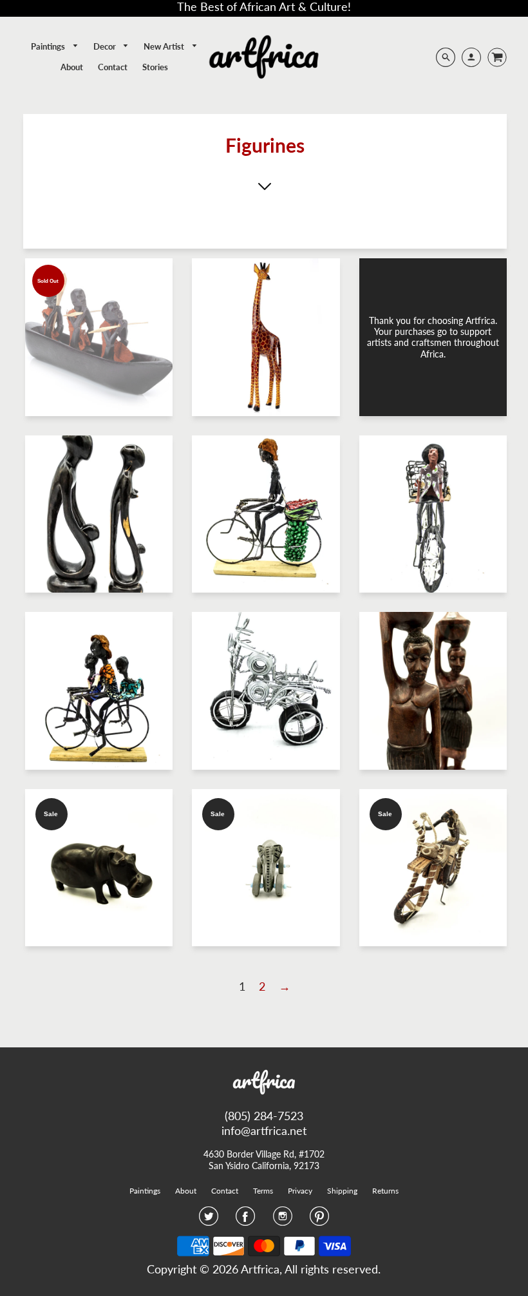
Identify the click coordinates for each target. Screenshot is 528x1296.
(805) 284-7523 (264, 1116)
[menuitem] (54, 46)
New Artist (165, 46)
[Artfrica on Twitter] (208, 1220)
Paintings (49, 46)
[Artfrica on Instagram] (282, 1220)
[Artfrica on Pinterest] (319, 1220)
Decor (105, 46)
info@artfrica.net (264, 1130)
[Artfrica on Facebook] (245, 1220)
